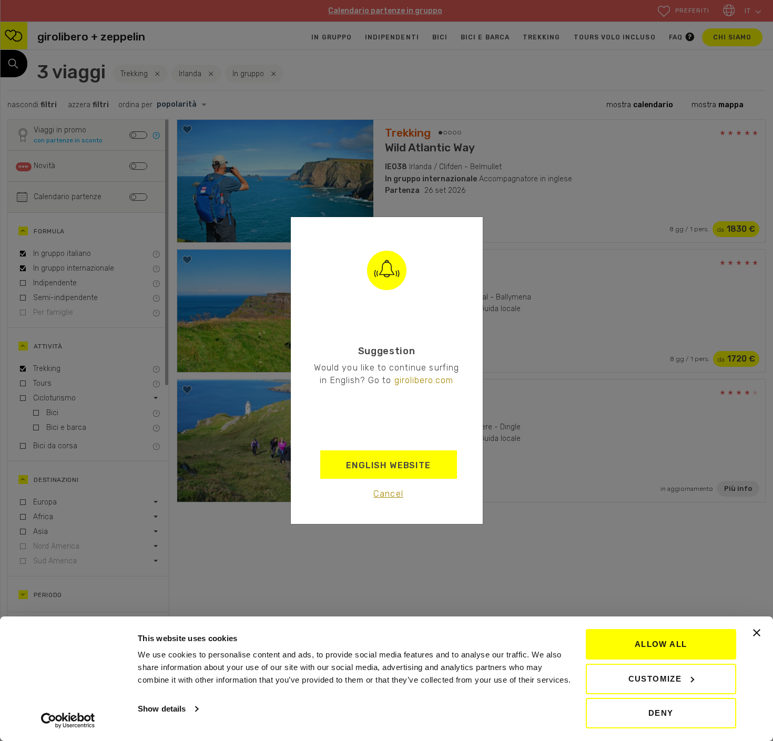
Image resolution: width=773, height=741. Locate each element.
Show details (162, 708)
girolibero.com (424, 380)
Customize (655, 678)
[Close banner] (756, 632)
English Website (388, 465)
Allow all (661, 644)
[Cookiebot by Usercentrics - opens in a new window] (68, 720)
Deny (661, 712)
